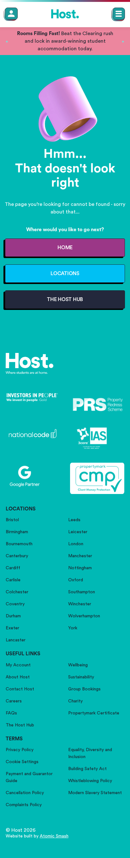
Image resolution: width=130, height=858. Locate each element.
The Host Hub (65, 299)
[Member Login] (11, 14)
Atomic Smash (54, 836)
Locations (65, 273)
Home (65, 247)
